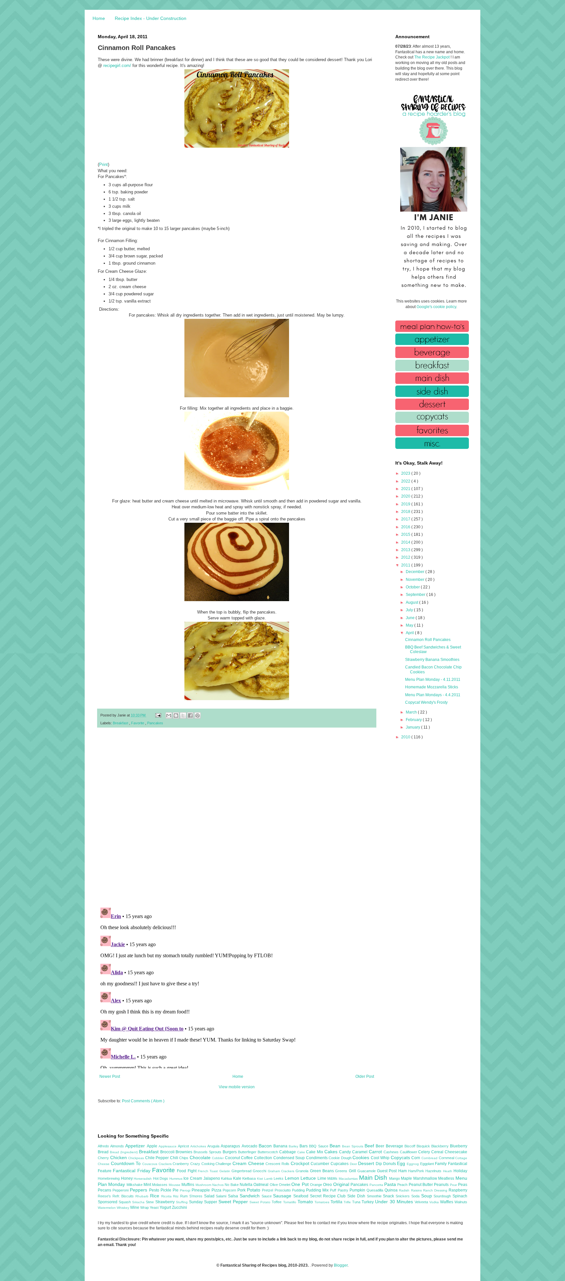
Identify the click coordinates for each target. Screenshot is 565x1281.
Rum (184, 1196)
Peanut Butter (421, 1184)
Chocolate (201, 1157)
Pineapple (201, 1190)
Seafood (301, 1196)
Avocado (250, 1146)
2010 (406, 737)
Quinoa (392, 1190)
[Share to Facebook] (190, 715)
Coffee (247, 1158)
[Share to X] (183, 715)
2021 (406, 488)
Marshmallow (425, 1178)
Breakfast (121, 723)
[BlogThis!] (176, 715)
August (412, 602)
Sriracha (139, 1202)
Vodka (434, 1202)
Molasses (160, 1185)
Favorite (138, 723)
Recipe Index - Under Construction (150, 18)
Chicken (119, 1157)
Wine (135, 1207)
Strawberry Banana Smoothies (432, 659)
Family (441, 1163)
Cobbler (218, 1158)
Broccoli (168, 1152)
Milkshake (135, 1185)
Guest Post (387, 1171)
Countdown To (126, 1163)
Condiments (317, 1158)
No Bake (232, 1185)
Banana (281, 1146)
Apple (153, 1146)
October (413, 587)
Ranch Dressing (436, 1190)
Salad (210, 1196)
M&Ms (333, 1178)
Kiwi (260, 1178)
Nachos (218, 1185)
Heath (448, 1171)
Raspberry (458, 1190)
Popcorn (230, 1190)
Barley (294, 1146)
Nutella (246, 1184)
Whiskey (123, 1207)
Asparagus (231, 1146)
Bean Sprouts (353, 1146)
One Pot (300, 1184)
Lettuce (308, 1178)
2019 (406, 504)
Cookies (361, 1157)
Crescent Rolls (277, 1164)
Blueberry (458, 1146)
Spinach (460, 1196)
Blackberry (440, 1146)
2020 (406, 496)
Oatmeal (261, 1184)
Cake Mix (315, 1152)
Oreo (328, 1184)
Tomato (306, 1201)
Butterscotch (268, 1152)
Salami (222, 1196)
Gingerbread (242, 1171)
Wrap (145, 1207)
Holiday (460, 1171)
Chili (175, 1158)
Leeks (279, 1178)
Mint (148, 1184)
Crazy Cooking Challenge (211, 1164)
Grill (353, 1171)
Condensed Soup (289, 1158)
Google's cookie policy (436, 306)
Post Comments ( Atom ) (143, 1101)
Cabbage (288, 1152)
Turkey (368, 1202)
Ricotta (167, 1196)
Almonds (117, 1146)
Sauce (267, 1196)
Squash (125, 1202)
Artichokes (198, 1146)
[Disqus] (237, 817)
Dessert (367, 1163)
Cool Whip (381, 1158)
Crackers (166, 1164)
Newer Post (109, 1076)
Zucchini (179, 1207)
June (411, 618)
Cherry (104, 1158)
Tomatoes (323, 1202)
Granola (303, 1171)
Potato (254, 1189)
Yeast (155, 1207)
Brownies (185, 1152)
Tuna (357, 1202)
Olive (274, 1185)
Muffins (188, 1184)
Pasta (390, 1184)
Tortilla (337, 1202)
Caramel (360, 1152)
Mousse (175, 1185)
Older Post (364, 1076)
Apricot (184, 1146)
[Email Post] (158, 715)
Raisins (417, 1190)
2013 (406, 550)
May (410, 625)
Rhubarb (142, 1196)
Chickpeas (136, 1158)
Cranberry (181, 1164)
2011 (406, 565)
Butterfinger (248, 1152)
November (415, 579)
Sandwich (251, 1195)
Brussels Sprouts (208, 1152)
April (410, 633)
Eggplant (427, 1164)
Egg (402, 1163)
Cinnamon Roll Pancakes (428, 639)
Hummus (176, 1178)
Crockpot (301, 1163)
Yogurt (166, 1207)
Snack (389, 1196)
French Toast (208, 1171)
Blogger (341, 1265)
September (416, 594)
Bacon (266, 1145)
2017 (406, 519)
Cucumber (321, 1163)
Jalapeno (212, 1178)
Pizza (217, 1190)
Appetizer (135, 1145)
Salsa (234, 1196)
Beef (370, 1145)
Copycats (401, 1157)
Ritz (176, 1196)
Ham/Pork (416, 1171)
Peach (402, 1185)
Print (103, 164)
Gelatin (225, 1171)
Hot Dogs (161, 1178)
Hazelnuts (434, 1171)
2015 (406, 534)
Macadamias (349, 1178)
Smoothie (375, 1196)
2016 (406, 527)
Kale (238, 1178)
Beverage (395, 1146)
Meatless (446, 1178)
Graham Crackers (282, 1171)
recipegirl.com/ (117, 65)
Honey (127, 1178)
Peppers (139, 1189)
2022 (406, 481)
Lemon (293, 1178)
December (415, 571)
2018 (406, 511)
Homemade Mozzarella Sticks (431, 687)
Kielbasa (249, 1178)
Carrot (376, 1151)
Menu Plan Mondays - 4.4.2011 (432, 695)
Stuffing (182, 1202)
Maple (407, 1178)
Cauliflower (409, 1152)
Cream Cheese (248, 1163)
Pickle (167, 1190)
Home (99, 18)
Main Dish (374, 1177)
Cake (301, 1152)
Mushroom (204, 1185)
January (413, 727)
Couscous (150, 1164)
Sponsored (108, 1202)
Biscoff (410, 1146)
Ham (403, 1171)
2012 (406, 557)
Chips (184, 1158)
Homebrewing (109, 1178)
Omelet (285, 1185)
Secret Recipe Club (328, 1196)
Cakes (331, 1151)
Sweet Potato (260, 1202)
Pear (454, 1185)
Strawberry (165, 1202)
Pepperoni (121, 1190)
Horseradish (143, 1178)
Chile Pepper (157, 1158)
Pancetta (376, 1185)
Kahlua (227, 1178)
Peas (462, 1184)
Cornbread (430, 1158)
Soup (427, 1195)
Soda (416, 1196)
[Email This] (168, 715)
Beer (380, 1146)
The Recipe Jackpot (432, 57)
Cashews (392, 1152)
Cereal (438, 1152)
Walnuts (460, 1202)
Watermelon (107, 1207)
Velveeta (422, 1202)
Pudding (299, 1190)
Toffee (277, 1202)
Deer (354, 1164)
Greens (342, 1171)
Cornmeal (447, 1158)
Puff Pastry (339, 1190)
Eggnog (413, 1164)
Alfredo (104, 1146)
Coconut (233, 1158)
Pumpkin (358, 1190)
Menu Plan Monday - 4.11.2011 (432, 679)
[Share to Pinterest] (197, 715)
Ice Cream (193, 1178)
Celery (424, 1152)
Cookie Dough (340, 1158)
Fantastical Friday (132, 1170)
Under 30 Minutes (394, 1201)
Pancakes (155, 723)
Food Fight (187, 1171)
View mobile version (237, 1087)
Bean (336, 1145)
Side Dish (357, 1196)
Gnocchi (260, 1171)
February (414, 719)
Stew (150, 1202)
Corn (416, 1158)
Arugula (214, 1146)
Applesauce (168, 1146)
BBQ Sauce (319, 1146)
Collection (263, 1158)
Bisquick (424, 1146)
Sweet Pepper (233, 1201)
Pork (242, 1190)
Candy (345, 1152)
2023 (406, 473)
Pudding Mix (318, 1190)
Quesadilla (376, 1190)
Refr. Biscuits (123, 1196)
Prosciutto (283, 1190)
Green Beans (322, 1171)
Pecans (105, 1190)
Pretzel (268, 1190)
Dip (379, 1163)
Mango (395, 1178)
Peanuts (442, 1184)
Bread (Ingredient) (124, 1152)
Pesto (155, 1190)
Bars (304, 1146)
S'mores (196, 1196)
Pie (176, 1190)
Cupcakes (340, 1163)
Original (342, 1184)
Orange (316, 1185)
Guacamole (367, 1171)
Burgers (230, 1152)
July (410, 610)
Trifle (348, 1202)
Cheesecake (456, 1152)
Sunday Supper (203, 1202)
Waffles (447, 1202)
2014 (406, 542)
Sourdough (443, 1196)
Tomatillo (290, 1202)
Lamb (269, 1178)
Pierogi (186, 1190)
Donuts (390, 1163)
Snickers (403, 1196)
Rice (155, 1195)
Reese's (105, 1196)
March (412, 712)
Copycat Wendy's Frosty (426, 702)
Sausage (283, 1195)
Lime (322, 1178)
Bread (104, 1152)
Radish (405, 1190)
